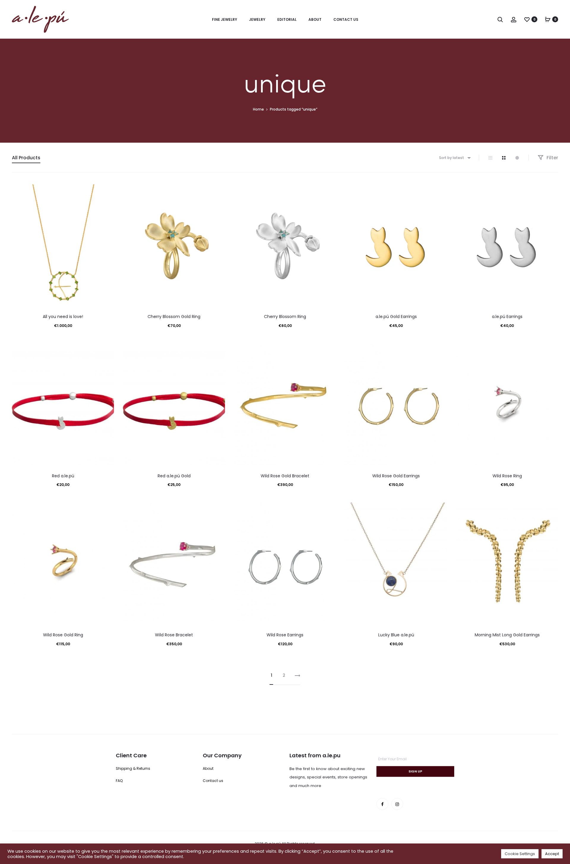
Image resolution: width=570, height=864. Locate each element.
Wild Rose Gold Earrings (396, 476)
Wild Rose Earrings (285, 635)
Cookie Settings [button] (520, 854)
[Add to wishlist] (106, 191)
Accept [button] (552, 854)
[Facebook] (382, 804)
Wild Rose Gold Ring (63, 635)
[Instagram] (397, 804)
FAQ (119, 780)
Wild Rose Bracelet (174, 635)
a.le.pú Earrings (507, 317)
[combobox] (454, 158)
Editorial (287, 19)
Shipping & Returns (133, 768)
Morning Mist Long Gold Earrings (507, 635)
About (315, 19)
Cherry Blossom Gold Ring (174, 317)
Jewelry (257, 19)
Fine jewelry (224, 19)
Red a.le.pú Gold (174, 476)
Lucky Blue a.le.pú (396, 635)
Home (258, 109)
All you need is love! (63, 317)
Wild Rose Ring (507, 476)
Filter (551, 157)
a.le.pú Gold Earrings (396, 317)
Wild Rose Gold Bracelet (285, 476)
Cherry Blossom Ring (285, 317)
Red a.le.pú (63, 476)
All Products (26, 157)
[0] (527, 19)
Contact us (345, 19)
